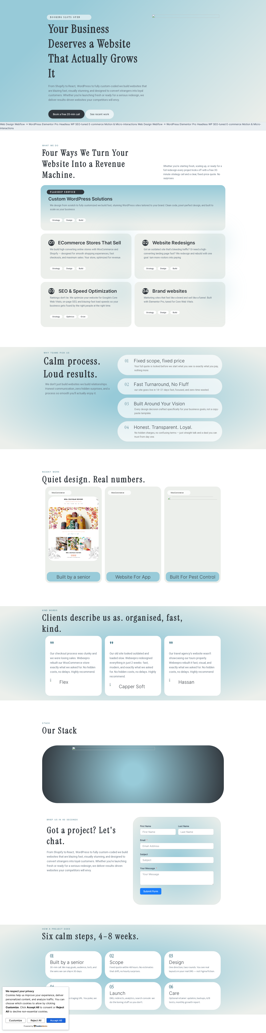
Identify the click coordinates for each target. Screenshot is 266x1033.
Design (69, 220)
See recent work (99, 114)
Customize (15, 1020)
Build (81, 220)
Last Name (183, 826)
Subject (144, 854)
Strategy (56, 220)
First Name (145, 826)
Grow (83, 316)
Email (142, 840)
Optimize (70, 316)
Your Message (147, 868)
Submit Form (150, 891)
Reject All (36, 1020)
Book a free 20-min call (66, 114)
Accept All (56, 1020)
